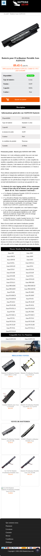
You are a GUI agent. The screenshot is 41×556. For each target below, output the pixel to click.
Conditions (9, 539)
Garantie (9, 532)
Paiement (9, 526)
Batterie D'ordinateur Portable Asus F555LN (30, 374)
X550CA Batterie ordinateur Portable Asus (29, 440)
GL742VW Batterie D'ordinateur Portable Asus (10, 471)
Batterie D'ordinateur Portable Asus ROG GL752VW (30, 405)
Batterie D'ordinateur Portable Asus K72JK (10, 440)
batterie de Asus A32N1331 (14, 157)
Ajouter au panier (20, 99)
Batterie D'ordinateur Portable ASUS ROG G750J (10, 374)
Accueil (6, 14)
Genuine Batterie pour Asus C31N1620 (10, 405)
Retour (8, 536)
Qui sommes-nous (12, 523)
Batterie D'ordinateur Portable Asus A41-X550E (30, 471)
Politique (9, 542)
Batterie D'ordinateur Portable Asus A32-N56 (10, 490)
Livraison (9, 529)
